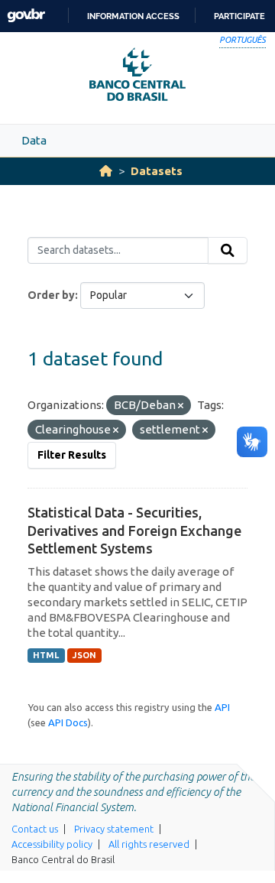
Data (34, 140)
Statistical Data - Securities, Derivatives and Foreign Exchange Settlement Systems (134, 530)
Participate (239, 16)
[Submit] (227, 251)
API (222, 707)
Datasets (157, 170)
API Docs (68, 722)
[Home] (105, 170)
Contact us (34, 828)
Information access (133, 16)
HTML (46, 655)
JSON (84, 655)
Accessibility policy (51, 844)
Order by (51, 295)
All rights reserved (148, 844)
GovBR (26, 15)
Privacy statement (114, 828)
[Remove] (180, 406)
